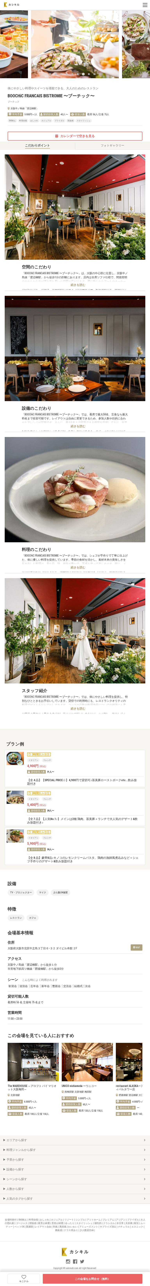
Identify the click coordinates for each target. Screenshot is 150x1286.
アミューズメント (89, 1226)
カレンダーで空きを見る (77, 136)
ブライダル (133, 1219)
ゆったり (70, 1223)
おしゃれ (45, 1219)
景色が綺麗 (58, 1223)
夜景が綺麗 (44, 1223)
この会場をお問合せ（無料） (92, 1278)
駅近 (136, 1223)
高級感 (59, 1230)
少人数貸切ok (87, 1230)
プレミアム (109, 1219)
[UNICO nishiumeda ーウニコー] (87, 1062)
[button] (50, 74)
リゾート (69, 1219)
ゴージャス (22, 1223)
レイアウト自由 (43, 1226)
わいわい (73, 1226)
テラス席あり (71, 1230)
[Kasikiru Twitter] (82, 1263)
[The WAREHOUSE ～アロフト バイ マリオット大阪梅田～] (33, 1062)
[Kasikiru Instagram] (68, 1263)
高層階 (30, 1226)
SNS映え (23, 1219)
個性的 (98, 1223)
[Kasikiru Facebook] (75, 1263)
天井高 (129, 1223)
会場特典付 (11, 1219)
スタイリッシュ (84, 1223)
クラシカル (109, 1223)
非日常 (120, 1223)
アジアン (121, 1219)
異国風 (63, 1226)
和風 (55, 1226)
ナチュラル (124, 1226)
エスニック (137, 1226)
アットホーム (94, 1219)
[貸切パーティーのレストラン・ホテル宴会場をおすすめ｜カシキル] (11, 4)
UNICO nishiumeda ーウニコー (79, 1085)
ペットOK (19, 1226)
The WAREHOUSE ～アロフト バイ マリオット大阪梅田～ (32, 1087)
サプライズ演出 (108, 1226)
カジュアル (57, 1219)
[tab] (37, 146)
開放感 (33, 1223)
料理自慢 (34, 1219)
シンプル (81, 1219)
